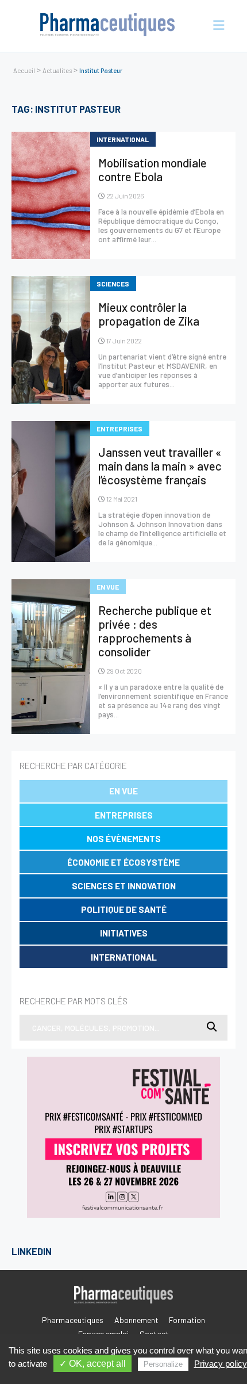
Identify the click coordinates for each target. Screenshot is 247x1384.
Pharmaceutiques (72, 1320)
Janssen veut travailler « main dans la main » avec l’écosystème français (160, 466)
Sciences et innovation (124, 886)
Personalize (163, 1364)
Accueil (24, 70)
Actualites (57, 70)
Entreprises (124, 815)
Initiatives (124, 933)
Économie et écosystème (123, 862)
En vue (123, 791)
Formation (187, 1320)
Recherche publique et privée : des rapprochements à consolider (154, 631)
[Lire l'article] (50, 195)
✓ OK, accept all (92, 1363)
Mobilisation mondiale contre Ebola (152, 169)
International (124, 957)
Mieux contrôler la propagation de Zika (148, 314)
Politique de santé (124, 909)
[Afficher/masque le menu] (214, 25)
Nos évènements (124, 839)
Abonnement (136, 1320)
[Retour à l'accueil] (107, 26)
